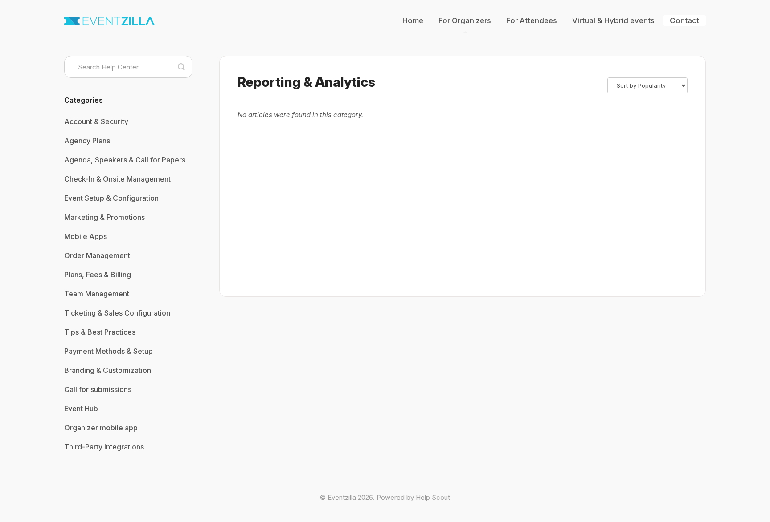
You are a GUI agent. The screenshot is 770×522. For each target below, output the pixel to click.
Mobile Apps (85, 236)
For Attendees (531, 20)
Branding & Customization (107, 370)
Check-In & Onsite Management (117, 178)
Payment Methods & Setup (108, 351)
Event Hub (81, 408)
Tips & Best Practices (99, 332)
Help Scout (433, 497)
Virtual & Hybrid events (613, 20)
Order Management (97, 255)
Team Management (96, 293)
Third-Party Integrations (104, 446)
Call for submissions (97, 389)
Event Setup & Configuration (111, 198)
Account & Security (96, 121)
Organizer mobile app (101, 427)
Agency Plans (87, 140)
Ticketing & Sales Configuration (117, 312)
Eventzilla (342, 497)
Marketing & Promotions (104, 217)
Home (412, 20)
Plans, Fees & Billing (97, 274)
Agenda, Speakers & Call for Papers (124, 159)
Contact (684, 20)
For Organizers (464, 20)
